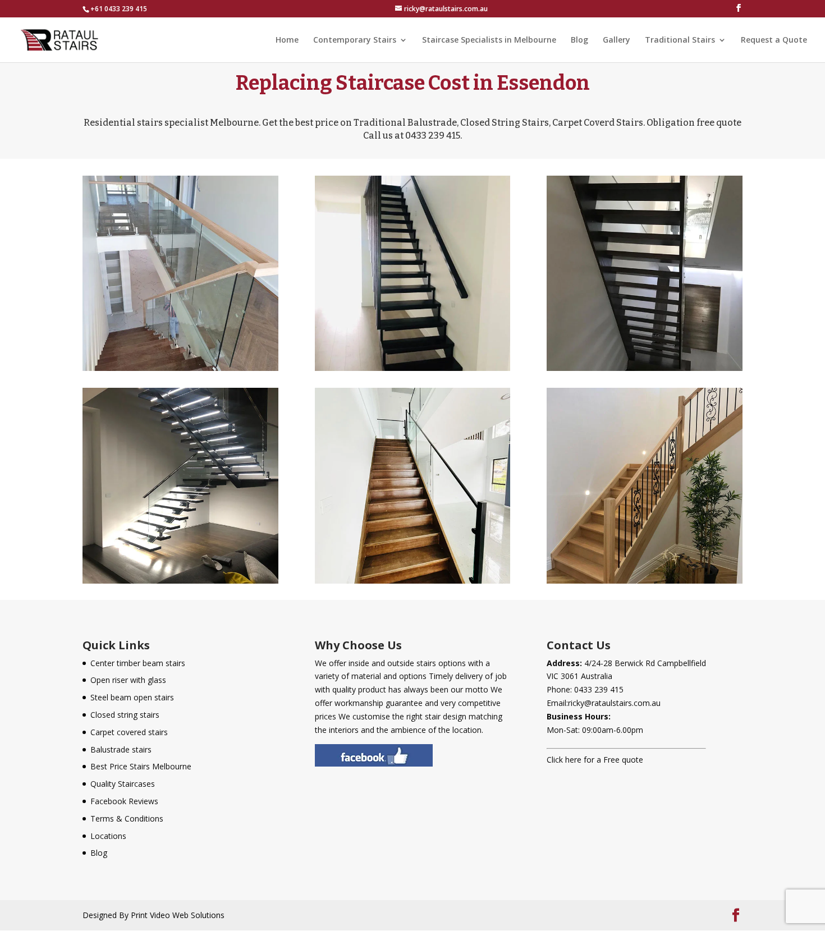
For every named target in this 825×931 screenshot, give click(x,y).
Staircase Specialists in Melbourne (489, 40)
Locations (108, 836)
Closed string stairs (124, 714)
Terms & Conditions (126, 818)
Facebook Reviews (124, 801)
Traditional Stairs (680, 40)
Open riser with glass (128, 680)
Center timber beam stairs (137, 663)
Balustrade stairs (121, 749)
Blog (579, 40)
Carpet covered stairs (129, 732)
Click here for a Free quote (595, 759)
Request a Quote (774, 40)
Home (287, 40)
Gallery (616, 40)
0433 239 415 (599, 689)
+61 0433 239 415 (118, 8)
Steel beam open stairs (132, 697)
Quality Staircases (122, 783)
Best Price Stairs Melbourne (140, 766)
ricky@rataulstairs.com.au (614, 703)
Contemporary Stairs (354, 40)
